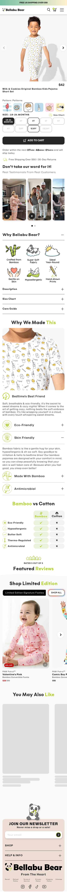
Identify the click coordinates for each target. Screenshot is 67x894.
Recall (7, 879)
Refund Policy (15, 880)
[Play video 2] (39, 199)
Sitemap (59, 879)
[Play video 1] (14, 199)
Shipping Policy (49, 880)
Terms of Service (27, 880)
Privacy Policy (38, 880)
